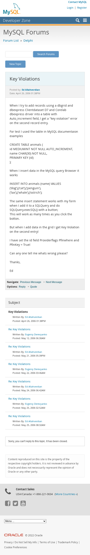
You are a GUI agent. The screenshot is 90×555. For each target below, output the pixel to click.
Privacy (8, 542)
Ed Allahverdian (33, 316)
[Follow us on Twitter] (15, 504)
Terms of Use (47, 542)
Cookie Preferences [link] (15, 547)
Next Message (54, 282)
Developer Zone (16, 20)
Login (70, 7)
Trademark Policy (68, 542)
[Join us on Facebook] (7, 504)
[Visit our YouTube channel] (23, 504)
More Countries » (66, 494)
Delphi (28, 40)
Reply (22, 286)
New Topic (15, 64)
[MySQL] (12, 9)
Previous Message (30, 282)
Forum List (11, 40)
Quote (33, 286)
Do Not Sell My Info (26, 542)
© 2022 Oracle (33, 535)
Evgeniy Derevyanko (36, 334)
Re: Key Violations (19, 329)
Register (82, 7)
